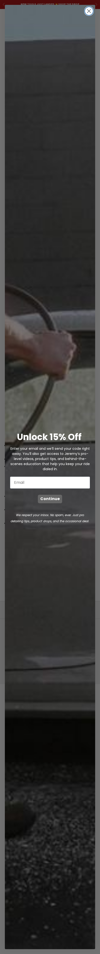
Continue (50, 499)
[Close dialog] (89, 11)
